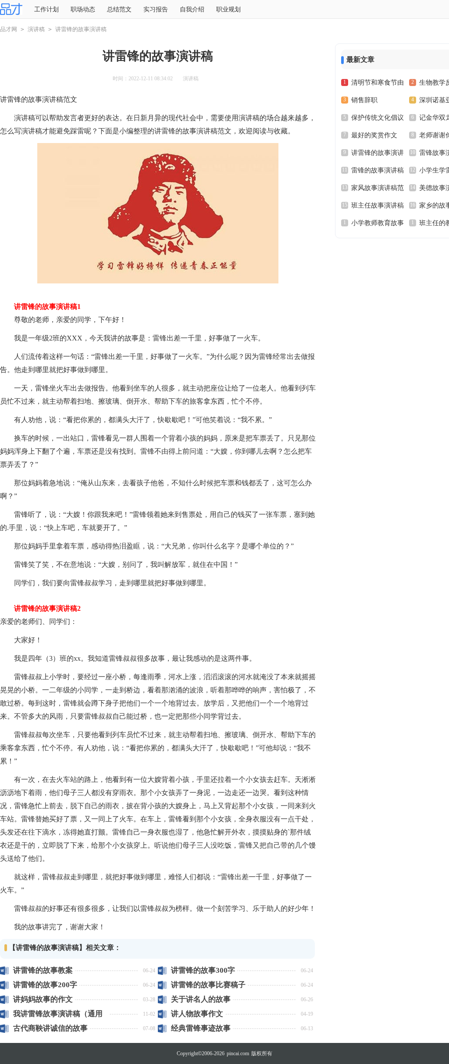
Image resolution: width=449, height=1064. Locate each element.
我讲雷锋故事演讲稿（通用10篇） (58, 1014)
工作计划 (46, 9)
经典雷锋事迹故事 (201, 1028)
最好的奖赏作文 (374, 135)
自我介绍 (192, 9)
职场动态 (83, 9)
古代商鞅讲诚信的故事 (50, 1028)
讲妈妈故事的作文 (43, 999)
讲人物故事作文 (197, 1014)
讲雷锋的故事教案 (43, 970)
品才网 (8, 29)
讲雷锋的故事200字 (45, 985)
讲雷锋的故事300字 (203, 970)
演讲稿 (36, 29)
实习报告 (155, 9)
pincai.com (238, 1053)
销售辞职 (364, 100)
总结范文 (119, 9)
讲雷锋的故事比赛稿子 (208, 985)
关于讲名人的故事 (201, 999)
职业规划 (228, 9)
